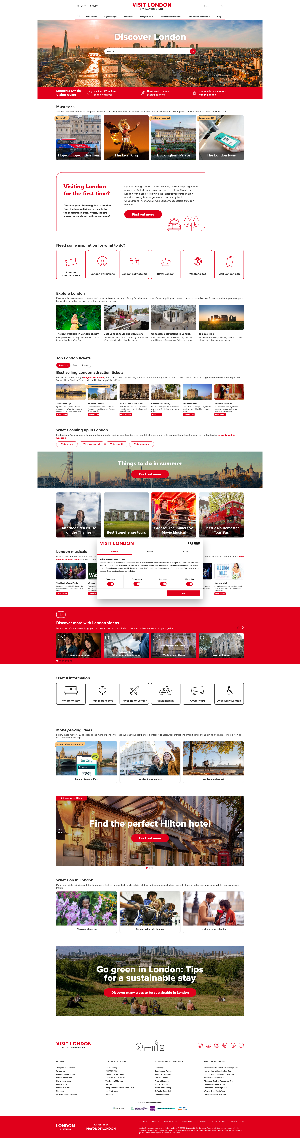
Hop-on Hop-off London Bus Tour (217, 1071)
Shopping (60, 1091)
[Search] (223, 5)
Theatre (85, 365)
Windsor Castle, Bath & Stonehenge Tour (221, 1067)
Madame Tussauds (163, 1074)
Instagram (216, 1045)
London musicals (63, 1087)
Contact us (143, 1121)
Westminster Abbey (163, 1087)
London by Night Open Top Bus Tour (219, 1074)
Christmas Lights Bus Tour (215, 1094)
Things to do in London (65, 1067)
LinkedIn (224, 1045)
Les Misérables (111, 1091)
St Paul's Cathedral (163, 1091)
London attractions (64, 1077)
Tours (75, 365)
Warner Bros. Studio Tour (214, 1091)
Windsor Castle (161, 1084)
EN (82, 5)
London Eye (159, 1067)
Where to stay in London (66, 1094)
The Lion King (111, 1067)
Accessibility (201, 1121)
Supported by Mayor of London (101, 1127)
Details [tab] (150, 551)
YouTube (208, 1045)
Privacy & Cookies (237, 1121)
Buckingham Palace (163, 1071)
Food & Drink (61, 1084)
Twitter (233, 1045)
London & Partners (65, 1127)
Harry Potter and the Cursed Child (119, 1087)
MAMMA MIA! (111, 1071)
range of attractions (93, 377)
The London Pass (162, 1094)
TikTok (200, 1045)
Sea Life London (161, 1077)
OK (183, 593)
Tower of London (162, 1081)
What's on (60, 1071)
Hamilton (109, 1094)
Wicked (108, 1084)
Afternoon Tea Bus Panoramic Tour (218, 1081)
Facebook (241, 1045)
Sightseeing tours (63, 1081)
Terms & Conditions (218, 1121)
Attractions (63, 365)
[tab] (63, 365)
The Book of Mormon (114, 1081)
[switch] (136, 584)
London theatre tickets (65, 1074)
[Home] (78, 16)
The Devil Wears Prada (115, 1077)
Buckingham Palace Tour (214, 1084)
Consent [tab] (114, 551)
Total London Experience (214, 1077)
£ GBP (93, 5)
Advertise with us (170, 1121)
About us (155, 1121)
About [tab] (185, 551)
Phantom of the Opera (114, 1074)
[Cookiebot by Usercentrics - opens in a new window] (190, 543)
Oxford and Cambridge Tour (215, 1087)
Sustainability (187, 1121)
